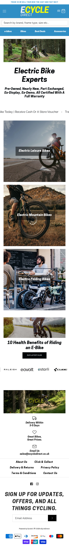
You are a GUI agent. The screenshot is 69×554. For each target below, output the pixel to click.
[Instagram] (37, 484)
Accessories (60, 32)
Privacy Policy (50, 467)
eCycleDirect (45, 529)
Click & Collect (43, 462)
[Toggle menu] (4, 11)
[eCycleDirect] (34, 11)
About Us (21, 462)
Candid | (30, 529)
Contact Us (50, 473)
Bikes (23, 32)
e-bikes (8, 32)
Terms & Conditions (24, 473)
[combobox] (34, 22)
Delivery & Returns (22, 467)
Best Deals (40, 32)
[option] (34, 339)
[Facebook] (31, 484)
